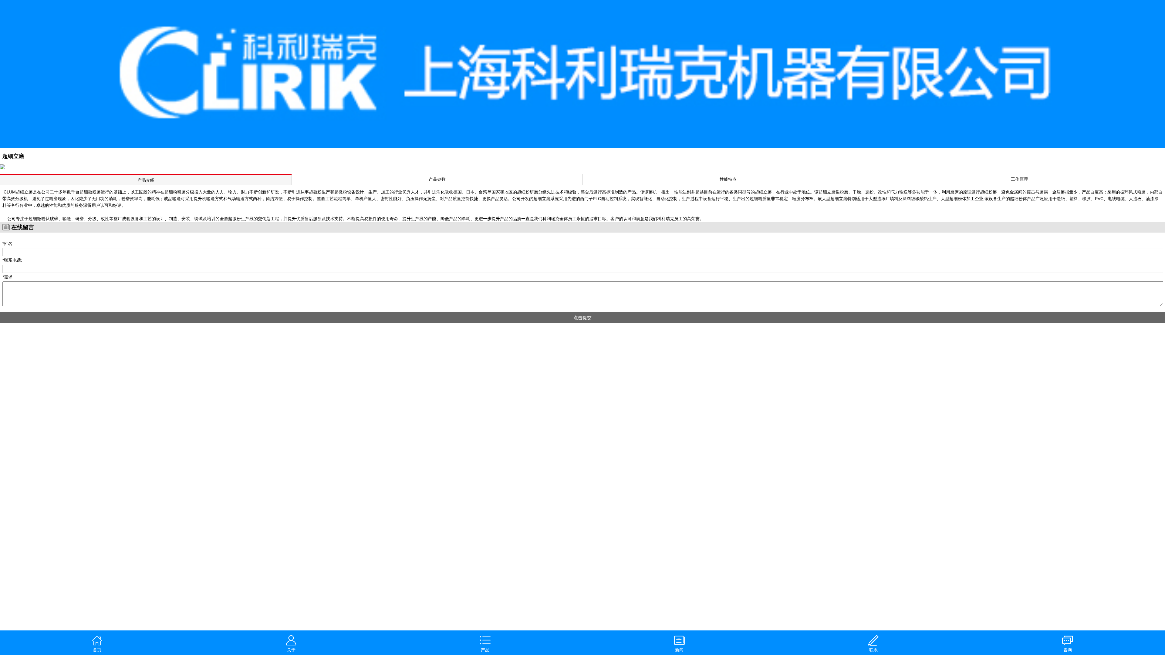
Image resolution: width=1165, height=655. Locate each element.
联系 (873, 649)
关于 (291, 649)
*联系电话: (12, 260)
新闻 (679, 649)
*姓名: (8, 243)
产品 (485, 649)
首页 (97, 649)
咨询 (1067, 649)
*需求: (8, 276)
